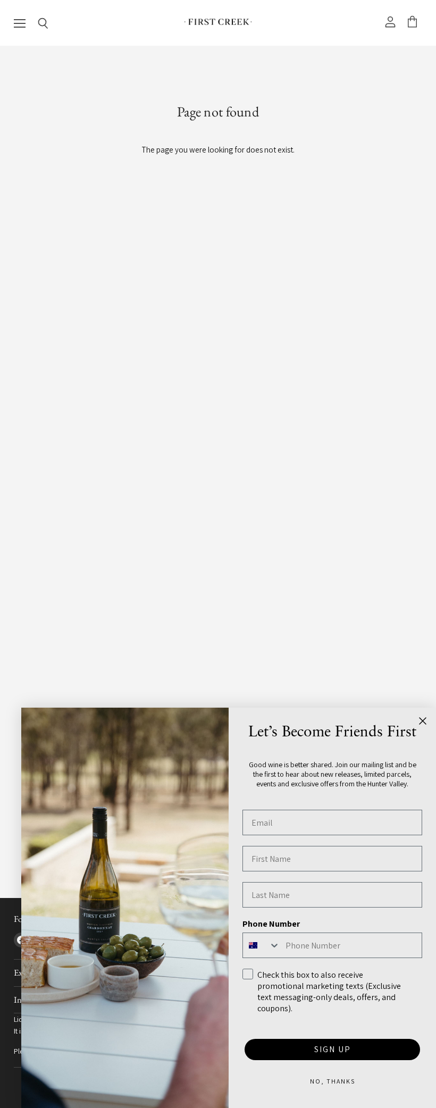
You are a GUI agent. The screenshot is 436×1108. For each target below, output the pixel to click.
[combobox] (261, 945)
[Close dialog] (423, 721)
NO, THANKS (332, 1081)
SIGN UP (332, 1049)
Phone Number (271, 923)
